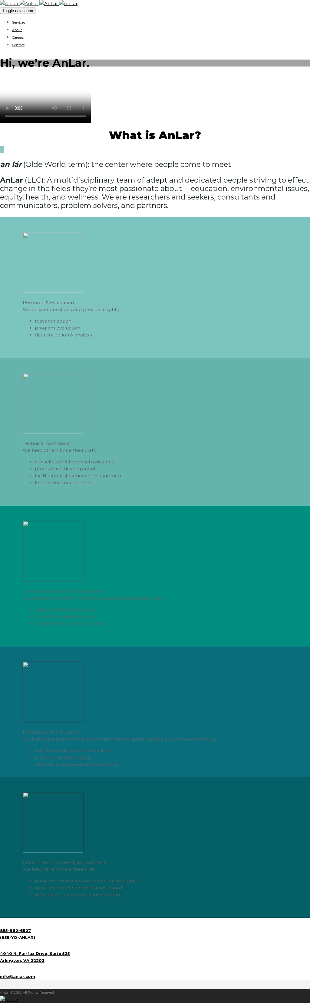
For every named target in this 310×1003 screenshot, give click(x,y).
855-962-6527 (15, 930)
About (17, 30)
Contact (18, 45)
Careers (18, 37)
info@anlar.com (17, 976)
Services (18, 22)
